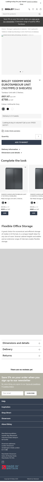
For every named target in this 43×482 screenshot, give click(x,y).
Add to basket (21, 142)
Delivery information (10, 149)
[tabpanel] (21, 55)
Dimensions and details (11, 153)
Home (4, 29)
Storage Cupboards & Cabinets (17, 29)
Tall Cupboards (33, 29)
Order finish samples (12, 131)
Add (4, 213)
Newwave (36, 479)
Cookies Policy (8, 387)
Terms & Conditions (33, 384)
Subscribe (31, 393)
